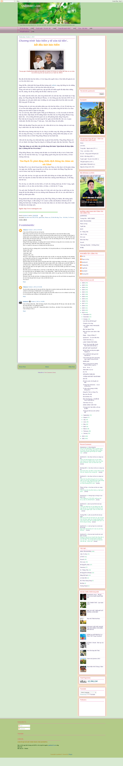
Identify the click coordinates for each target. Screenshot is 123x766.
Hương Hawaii (84, 586)
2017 (83, 303)
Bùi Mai (82, 583)
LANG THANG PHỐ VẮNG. (90, 342)
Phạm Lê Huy (83, 223)
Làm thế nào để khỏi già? (89, 321)
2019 (83, 298)
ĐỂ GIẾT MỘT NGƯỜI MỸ (90, 348)
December (86, 314)
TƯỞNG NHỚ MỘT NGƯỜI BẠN (91, 376)
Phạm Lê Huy (85, 259)
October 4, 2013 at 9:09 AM (35, 229)
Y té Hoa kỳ (71, 217)
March (85, 428)
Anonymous (83, 447)
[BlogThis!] (21, 220)
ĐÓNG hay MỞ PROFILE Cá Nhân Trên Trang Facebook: (94, 635)
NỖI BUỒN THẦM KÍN (89, 374)
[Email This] (20, 220)
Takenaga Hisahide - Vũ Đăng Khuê (89, 245)
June (84, 422)
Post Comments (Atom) (50, 372)
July (84, 419)
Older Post (72, 367)
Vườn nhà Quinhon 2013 (93, 658)
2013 (83, 312)
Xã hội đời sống (24, 28)
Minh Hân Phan (84, 239)
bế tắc (36, 217)
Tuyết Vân (83, 226)
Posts (21, 725)
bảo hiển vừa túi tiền (30, 217)
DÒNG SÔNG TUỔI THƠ (89, 405)
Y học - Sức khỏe (82, 28)
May (84, 424)
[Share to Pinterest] (26, 220)
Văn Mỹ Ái (84, 271)
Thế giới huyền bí (24, 31)
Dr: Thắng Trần (84, 231)
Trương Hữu (85, 265)
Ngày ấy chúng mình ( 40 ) (87, 167)
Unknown (25, 229)
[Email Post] (41, 215)
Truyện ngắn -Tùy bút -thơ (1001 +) (89, 159)
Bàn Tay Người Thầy (88, 329)
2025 (83, 285)
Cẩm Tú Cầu (83, 234)
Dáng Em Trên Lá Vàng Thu (90, 392)
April (84, 426)
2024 (83, 287)
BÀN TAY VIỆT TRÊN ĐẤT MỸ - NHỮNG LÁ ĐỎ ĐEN (95, 611)
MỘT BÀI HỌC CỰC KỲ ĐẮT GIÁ (90, 176)
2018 (83, 301)
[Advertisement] (47, 349)
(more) (85, 452)
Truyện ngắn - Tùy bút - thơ (43, 28)
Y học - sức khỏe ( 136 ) (86, 151)
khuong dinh (85, 274)
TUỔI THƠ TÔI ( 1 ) (88, 339)
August (85, 417)
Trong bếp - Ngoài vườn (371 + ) (88, 148)
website (54, 85)
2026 (83, 282)
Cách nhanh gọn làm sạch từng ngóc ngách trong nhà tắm (91, 358)
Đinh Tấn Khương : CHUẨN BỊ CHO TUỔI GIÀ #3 (91, 399)
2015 (83, 308)
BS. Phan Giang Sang (86, 580)
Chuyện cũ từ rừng (88, 323)
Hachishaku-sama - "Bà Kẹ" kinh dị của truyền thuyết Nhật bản (95, 596)
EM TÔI (85, 378)
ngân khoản (41, 217)
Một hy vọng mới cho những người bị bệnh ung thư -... (90, 364)
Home (47, 367)
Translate (92, 694)
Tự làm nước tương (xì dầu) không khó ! (90, 389)
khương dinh (83, 468)
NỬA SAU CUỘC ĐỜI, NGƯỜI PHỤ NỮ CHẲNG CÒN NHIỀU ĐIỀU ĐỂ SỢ (95, 628)
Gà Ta (83, 256)
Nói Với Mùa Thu (87, 396)
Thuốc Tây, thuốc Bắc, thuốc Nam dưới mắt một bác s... (90, 345)
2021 (83, 294)
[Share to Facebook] (24, 220)
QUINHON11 (83, 215)
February (86, 431)
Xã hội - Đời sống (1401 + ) (87, 156)
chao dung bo (92, 447)
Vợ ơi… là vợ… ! (87, 367)
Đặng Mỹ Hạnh (84, 575)
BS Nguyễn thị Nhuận (86, 572)
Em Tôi (85, 372)
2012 (83, 436)
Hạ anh (82, 242)
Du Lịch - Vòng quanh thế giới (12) (89, 153)
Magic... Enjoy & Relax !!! (89, 335)
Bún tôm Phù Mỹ (87, 394)
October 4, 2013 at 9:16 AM (35, 287)
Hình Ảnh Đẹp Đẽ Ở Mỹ (93, 650)
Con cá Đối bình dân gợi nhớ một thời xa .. (90, 354)
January (85, 433)
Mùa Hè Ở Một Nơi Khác (93, 618)
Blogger (70, 754)
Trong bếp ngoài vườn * (64, 28)
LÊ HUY (82, 556)
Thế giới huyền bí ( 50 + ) (87, 161)
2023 (83, 289)
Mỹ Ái (81, 229)
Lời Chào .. (83, 145)
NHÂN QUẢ (86, 361)
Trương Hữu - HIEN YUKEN (87, 218)
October (85, 319)
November (86, 316)
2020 (83, 296)
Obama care (47, 217)
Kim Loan (82, 237)
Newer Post (22, 367)
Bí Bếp (82, 247)
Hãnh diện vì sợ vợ (88, 369)
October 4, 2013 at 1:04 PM (37, 301)
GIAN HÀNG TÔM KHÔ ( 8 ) (87, 164)
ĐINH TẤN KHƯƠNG (85, 221)
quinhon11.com (52, 745)
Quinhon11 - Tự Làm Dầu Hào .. (91, 337)
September (86, 415)
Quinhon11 (25, 215)
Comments (22, 728)
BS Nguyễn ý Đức (85, 564)
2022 (83, 292)
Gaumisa (82, 567)
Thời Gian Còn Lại (88, 402)
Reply (24, 281)
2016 (83, 305)
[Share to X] (23, 220)
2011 (83, 438)
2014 (83, 310)
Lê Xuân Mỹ (83, 578)
